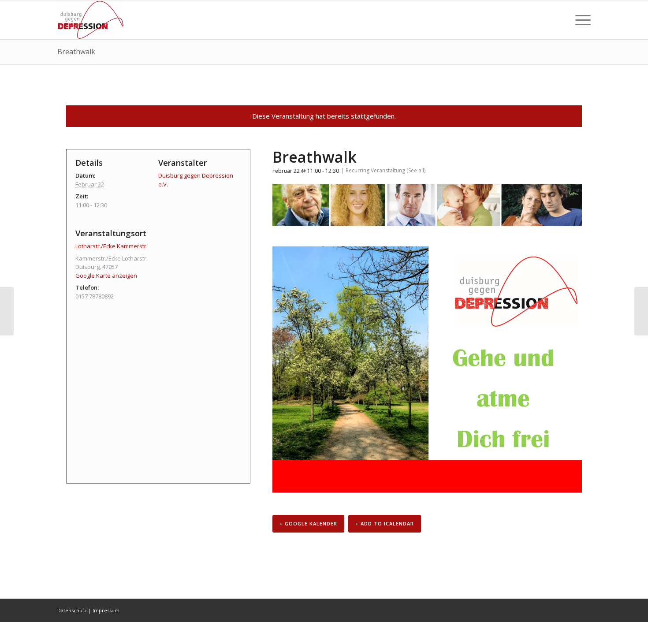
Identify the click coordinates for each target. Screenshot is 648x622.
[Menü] (580, 19)
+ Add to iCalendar (384, 523)
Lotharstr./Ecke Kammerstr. (111, 246)
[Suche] (560, 19)
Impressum (106, 610)
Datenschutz (72, 610)
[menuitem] (560, 19)
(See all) (415, 170)
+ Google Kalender (308, 523)
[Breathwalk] (7, 311)
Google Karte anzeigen (106, 275)
